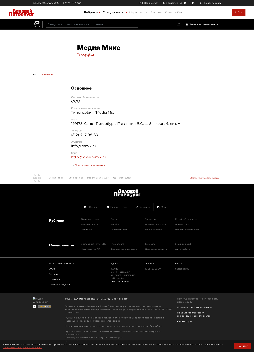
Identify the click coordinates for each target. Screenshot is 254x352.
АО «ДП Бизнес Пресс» (61, 263)
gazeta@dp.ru (182, 268)
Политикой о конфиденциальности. (22, 347)
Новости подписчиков (187, 229)
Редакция (54, 274)
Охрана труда (184, 321)
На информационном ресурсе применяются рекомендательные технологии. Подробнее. (113, 326)
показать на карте (120, 281)
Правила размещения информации (204, 177)
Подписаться (151, 3)
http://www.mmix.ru (88, 157)
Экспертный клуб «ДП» (93, 244)
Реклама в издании (59, 284)
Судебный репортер (186, 219)
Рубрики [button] (91, 12)
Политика (86, 229)
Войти (238, 12)
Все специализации (98, 177)
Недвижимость (89, 224)
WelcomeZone (182, 249)
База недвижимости (156, 249)
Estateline (150, 244)
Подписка (54, 279)
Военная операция (155, 224)
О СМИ (52, 268)
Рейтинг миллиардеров (124, 249)
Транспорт (151, 219)
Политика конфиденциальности (194, 307)
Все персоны (76, 177)
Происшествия (153, 229)
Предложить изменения (89, 165)
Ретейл (115, 224)
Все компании (56, 177)
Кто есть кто (117, 244)
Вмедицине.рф (183, 244)
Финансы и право (90, 219)
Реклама (157, 12)
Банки (114, 219)
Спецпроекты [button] (114, 12)
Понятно (242, 346)
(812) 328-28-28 (153, 268)
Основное (47, 74)
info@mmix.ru (83, 146)
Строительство (119, 229)
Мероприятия (138, 12)
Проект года (182, 224)
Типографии (85, 54)
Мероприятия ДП (90, 249)
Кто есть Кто (173, 12)
